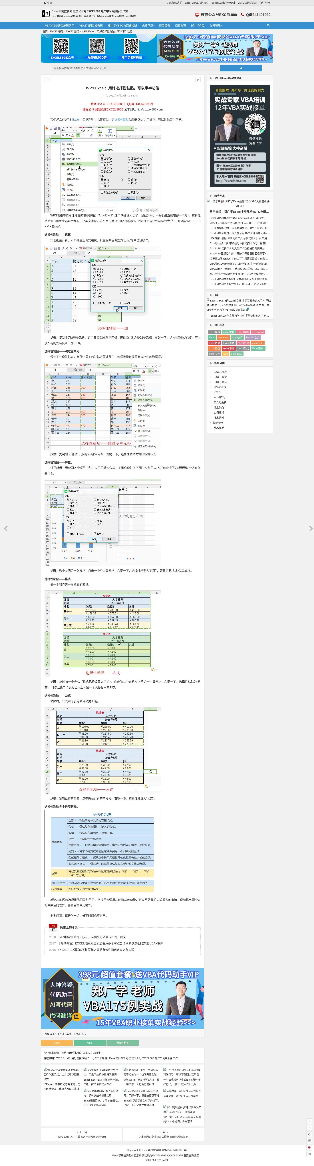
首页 (45, 31)
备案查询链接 (191, 1155)
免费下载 (147, 25)
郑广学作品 (198, 25)
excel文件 (237, 337)
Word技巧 (219, 397)
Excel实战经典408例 (223, 2)
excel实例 (214, 353)
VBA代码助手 (174, 2)
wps (89, 1042)
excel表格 (243, 332)
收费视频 (218, 422)
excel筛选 (214, 348)
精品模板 (164, 25)
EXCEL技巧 (72, 31)
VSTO (217, 392)
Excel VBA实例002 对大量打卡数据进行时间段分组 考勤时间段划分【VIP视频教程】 (257, 248)
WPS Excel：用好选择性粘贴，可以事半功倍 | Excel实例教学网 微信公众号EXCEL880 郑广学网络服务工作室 (118, 1058)
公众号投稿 (220, 402)
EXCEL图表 (220, 371)
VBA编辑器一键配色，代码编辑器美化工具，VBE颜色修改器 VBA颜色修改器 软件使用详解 (261, 268)
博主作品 (265, 2)
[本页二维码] (309, 1154)
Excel (76, 119)
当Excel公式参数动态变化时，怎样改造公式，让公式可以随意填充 (62, 1089)
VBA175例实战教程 (91, 25)
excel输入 (236, 353)
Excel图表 (229, 342)
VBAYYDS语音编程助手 (59, 25)
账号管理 (215, 25)
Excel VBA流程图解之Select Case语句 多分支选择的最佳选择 (244, 284)
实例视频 (219, 412)
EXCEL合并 (252, 337)
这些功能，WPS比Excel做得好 (180, 1096)
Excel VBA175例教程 (197, 2)
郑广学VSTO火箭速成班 (122, 25)
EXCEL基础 (56, 31)
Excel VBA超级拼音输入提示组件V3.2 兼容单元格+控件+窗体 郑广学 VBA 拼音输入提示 (259, 233)
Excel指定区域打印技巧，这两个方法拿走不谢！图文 (87, 937)
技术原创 (219, 417)
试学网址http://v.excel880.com (143, 109)
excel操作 (214, 332)
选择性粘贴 (121, 119)
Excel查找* (258, 348)
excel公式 (243, 348)
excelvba (223, 337)
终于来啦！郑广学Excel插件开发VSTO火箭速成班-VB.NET (248, 211)
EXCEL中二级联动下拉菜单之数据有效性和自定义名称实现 (91, 949)
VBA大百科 (220, 387)
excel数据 (214, 342)
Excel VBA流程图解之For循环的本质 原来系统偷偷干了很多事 (245, 279)
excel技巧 (257, 342)
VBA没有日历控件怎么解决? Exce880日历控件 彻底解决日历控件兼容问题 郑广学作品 (258, 223)
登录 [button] (49, 2)
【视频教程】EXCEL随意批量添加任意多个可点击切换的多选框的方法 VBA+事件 (106, 943)
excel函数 (243, 342)
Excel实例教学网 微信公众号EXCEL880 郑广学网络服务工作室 (90, 11)
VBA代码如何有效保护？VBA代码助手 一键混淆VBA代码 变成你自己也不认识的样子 (257, 263)
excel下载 (228, 348)
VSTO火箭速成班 (247, 2)
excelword (258, 332)
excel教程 (228, 332)
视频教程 (180, 25)
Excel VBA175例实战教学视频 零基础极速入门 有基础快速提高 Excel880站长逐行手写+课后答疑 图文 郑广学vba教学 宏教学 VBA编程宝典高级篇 (242, 315)
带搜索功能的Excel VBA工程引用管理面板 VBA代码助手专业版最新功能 (250, 258)
